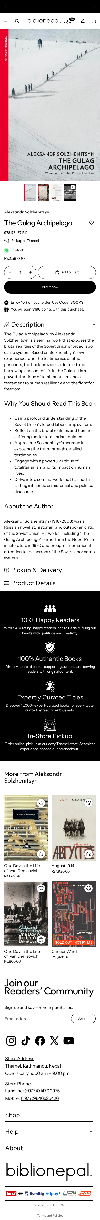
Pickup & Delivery (36, 570)
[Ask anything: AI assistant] (69, 20)
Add (45, 853)
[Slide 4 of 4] (70, 192)
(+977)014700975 (42, 1091)
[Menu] (6, 21)
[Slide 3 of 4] (56, 192)
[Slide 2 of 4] (43, 192)
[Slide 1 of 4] (30, 192)
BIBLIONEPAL (56, 1205)
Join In (83, 1018)
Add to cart (70, 272)
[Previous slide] (5, 6)
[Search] (17, 20)
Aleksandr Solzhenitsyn (26, 211)
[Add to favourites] (91, 222)
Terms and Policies (50, 1215)
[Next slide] (94, 6)
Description (27, 324)
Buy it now (50, 287)
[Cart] (93, 20)
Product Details (33, 583)
